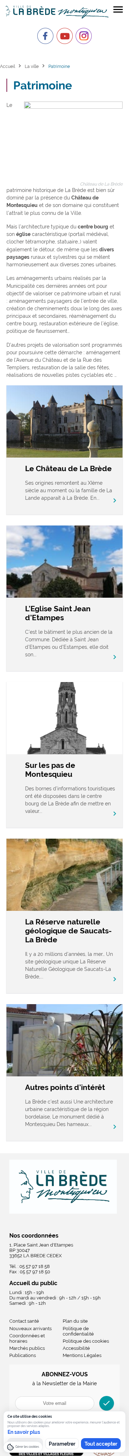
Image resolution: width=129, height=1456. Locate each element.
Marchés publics (27, 1348)
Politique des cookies (86, 1341)
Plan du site (75, 1321)
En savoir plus (24, 1432)
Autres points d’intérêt (65, 1087)
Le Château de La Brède (68, 468)
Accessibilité (76, 1348)
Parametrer (62, 1444)
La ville (32, 66)
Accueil (7, 66)
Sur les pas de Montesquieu (50, 770)
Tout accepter (101, 1444)
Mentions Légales (82, 1355)
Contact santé (24, 1321)
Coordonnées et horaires (27, 1338)
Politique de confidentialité (78, 1331)
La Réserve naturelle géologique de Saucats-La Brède (68, 930)
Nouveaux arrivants (30, 1328)
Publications (22, 1355)
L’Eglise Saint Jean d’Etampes (58, 613)
